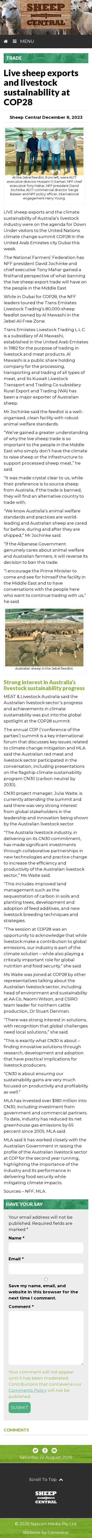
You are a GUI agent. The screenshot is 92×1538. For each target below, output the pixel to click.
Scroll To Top (43, 1479)
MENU (26, 41)
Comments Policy (28, 1390)
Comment (21, 1306)
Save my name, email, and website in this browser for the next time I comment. (43, 1291)
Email (16, 1258)
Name (17, 1238)
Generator (58, 1532)
